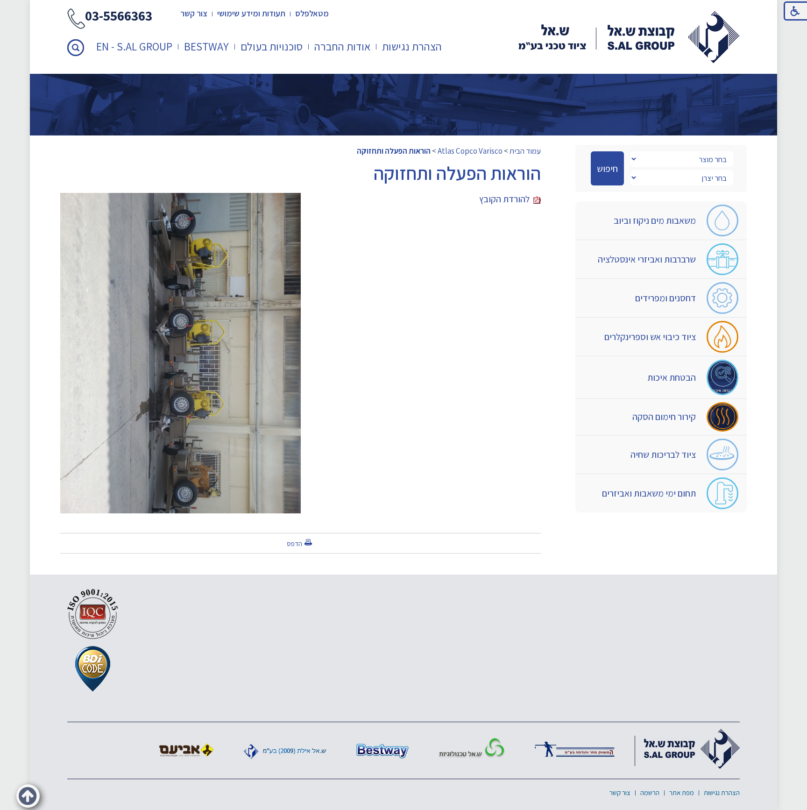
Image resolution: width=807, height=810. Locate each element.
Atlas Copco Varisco (470, 151)
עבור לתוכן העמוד (403, 9)
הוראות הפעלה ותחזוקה (394, 151)
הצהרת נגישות (412, 46)
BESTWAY (206, 46)
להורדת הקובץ (506, 199)
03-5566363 (118, 16)
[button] (76, 48)
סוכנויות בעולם (272, 46)
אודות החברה (342, 46)
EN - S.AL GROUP (134, 46)
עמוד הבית (525, 151)
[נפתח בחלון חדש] (574, 748)
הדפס (294, 543)
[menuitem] (412, 46)
